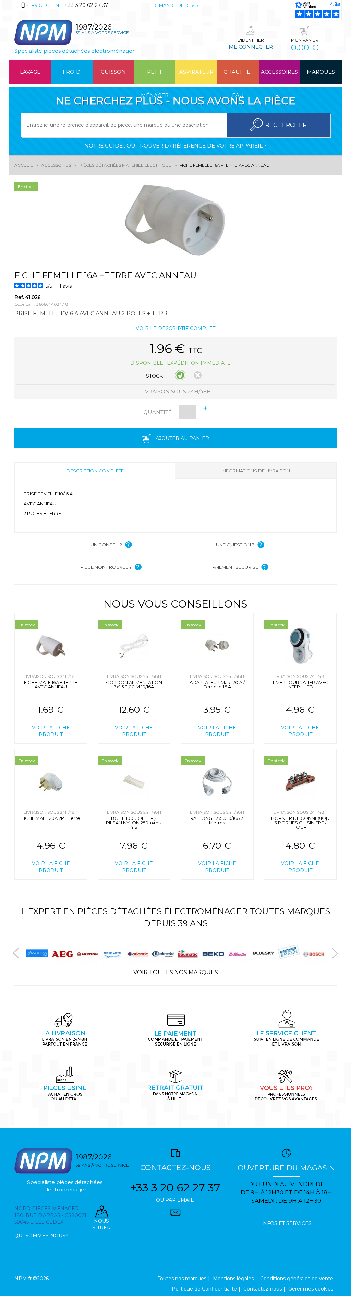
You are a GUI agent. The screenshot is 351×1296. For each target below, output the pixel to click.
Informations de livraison (255, 470)
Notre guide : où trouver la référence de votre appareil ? (175, 145)
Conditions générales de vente (296, 1278)
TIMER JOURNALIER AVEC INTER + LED (300, 685)
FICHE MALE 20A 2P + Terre (50, 818)
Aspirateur (196, 72)
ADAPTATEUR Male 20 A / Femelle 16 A (217, 685)
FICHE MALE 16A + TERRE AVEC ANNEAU (50, 685)
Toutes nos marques (182, 1278)
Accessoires (279, 72)
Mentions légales (233, 1278)
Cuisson (113, 72)
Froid (72, 72)
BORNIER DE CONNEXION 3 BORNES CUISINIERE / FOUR (300, 822)
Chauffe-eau (237, 76)
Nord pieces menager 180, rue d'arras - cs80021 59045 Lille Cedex (50, 1215)
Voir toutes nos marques (175, 972)
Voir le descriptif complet (175, 328)
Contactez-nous (262, 1289)
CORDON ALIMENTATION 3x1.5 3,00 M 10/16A (134, 685)
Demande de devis (175, 5)
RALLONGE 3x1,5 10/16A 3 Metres (217, 820)
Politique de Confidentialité (204, 1289)
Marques (321, 72)
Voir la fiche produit (51, 731)
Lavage (30, 72)
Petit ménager (155, 76)
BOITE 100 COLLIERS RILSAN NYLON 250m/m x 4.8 (134, 822)
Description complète (95, 470)
